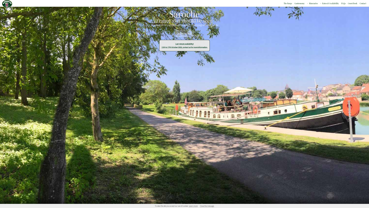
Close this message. (207, 206)
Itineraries (313, 3)
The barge (288, 3)
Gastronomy (299, 3)
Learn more (193, 206)
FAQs (343, 3)
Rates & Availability (330, 3)
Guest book (352, 3)
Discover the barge (184, 33)
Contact (363, 3)
